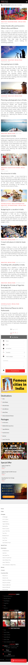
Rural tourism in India (8, 173)
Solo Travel (5, 540)
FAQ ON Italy (5, 589)
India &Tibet (5, 412)
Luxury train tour (6, 439)
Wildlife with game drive (7, 425)
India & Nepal (6, 632)
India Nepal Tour (6, 555)
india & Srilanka (7, 634)
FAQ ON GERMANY (7, 585)
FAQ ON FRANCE (6, 587)
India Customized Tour (18, 203)
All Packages (5, 516)
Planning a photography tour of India (14, 100)
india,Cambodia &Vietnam (8, 415)
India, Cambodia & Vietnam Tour (9, 564)
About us (6, 608)
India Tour (4, 21)
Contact (3, 570)
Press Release (6, 600)
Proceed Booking (15, 370)
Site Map (2, 659)
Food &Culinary (5, 432)
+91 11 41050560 (7, 651)
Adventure (4, 60)
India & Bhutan (7, 637)
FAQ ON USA (5, 578)
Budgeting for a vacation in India (12, 209)
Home (2, 508)
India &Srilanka (5, 405)
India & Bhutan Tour (7, 560)
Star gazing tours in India (9, 64)
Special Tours (22, 21)
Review (2, 567)
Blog (5, 605)
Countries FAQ (4, 573)
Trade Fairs (6, 603)
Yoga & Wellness (6, 523)
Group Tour (5, 538)
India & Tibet (6, 639)
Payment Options (7, 598)
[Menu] (26, 1)
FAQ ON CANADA (6, 582)
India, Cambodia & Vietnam (9, 641)
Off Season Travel (13, 205)
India (3, 398)
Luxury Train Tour (6, 531)
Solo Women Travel (6, 542)
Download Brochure (8, 596)
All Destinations (6, 550)
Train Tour (5, 533)
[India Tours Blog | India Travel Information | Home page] (8, 1)
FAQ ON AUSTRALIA (7, 580)
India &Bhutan (5, 409)
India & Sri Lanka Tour (7, 557)
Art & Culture (5, 519)
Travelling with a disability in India (13, 265)
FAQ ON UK (5, 575)
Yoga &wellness (5, 429)
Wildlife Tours (5, 521)
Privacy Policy (9, 659)
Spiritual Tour (5, 526)
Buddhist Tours (6, 535)
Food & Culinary (6, 528)
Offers (2, 511)
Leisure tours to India (8, 136)
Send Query (8, 497)
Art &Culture (5, 422)
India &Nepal (5, 402)
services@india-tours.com (9, 655)
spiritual (4, 436)
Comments (5, 360)
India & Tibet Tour (6, 562)
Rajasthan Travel (12, 21)
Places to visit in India (14, 167)
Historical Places (6, 203)
